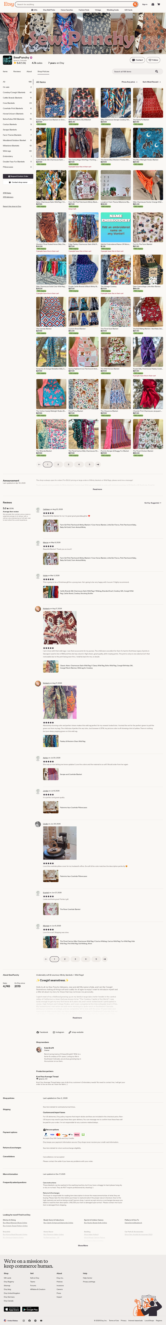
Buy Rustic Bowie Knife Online (95, 1223)
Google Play (30, 1309)
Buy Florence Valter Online (54, 1234)
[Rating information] (14, 63)
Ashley (45, 758)
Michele (46, 926)
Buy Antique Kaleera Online (13, 1237)
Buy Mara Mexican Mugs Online (15, 1223)
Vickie (45, 575)
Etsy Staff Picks (49, 10)
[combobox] (73, 4)
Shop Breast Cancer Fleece (94, 1237)
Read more (97, 489)
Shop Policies (43, 71)
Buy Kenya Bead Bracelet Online (15, 1234)
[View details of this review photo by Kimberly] (60, 627)
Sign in (144, 4)
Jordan (45, 791)
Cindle (45, 824)
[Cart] (159, 4)
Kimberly (46, 608)
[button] (137, 60)
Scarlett (46, 893)
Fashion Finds (84, 10)
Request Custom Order (19, 176)
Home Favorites (67, 10)
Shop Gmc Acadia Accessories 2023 (138, 1234)
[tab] (18, 81)
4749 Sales (7, 193)
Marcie (45, 542)
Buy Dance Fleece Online (93, 1241)
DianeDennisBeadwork (133, 1223)
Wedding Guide (113, 10)
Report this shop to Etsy (12, 206)
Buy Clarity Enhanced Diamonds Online (58, 1223)
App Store (12, 1309)
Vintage (98, 10)
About (29, 71)
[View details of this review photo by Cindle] (60, 843)
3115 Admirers (8, 197)
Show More (83, 1245)
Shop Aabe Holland (91, 1234)
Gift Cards (128, 10)
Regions (159, 1320)
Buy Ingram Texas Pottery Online (15, 1226)
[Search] (135, 4)
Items (5, 71)
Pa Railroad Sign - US (51, 1237)
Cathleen (46, 509)
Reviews (17, 71)
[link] (39, 464)
